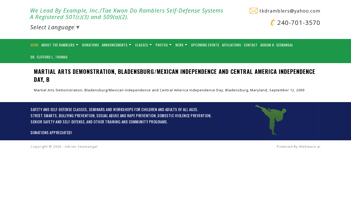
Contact (251, 44)
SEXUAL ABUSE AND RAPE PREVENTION (126, 115)
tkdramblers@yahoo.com (289, 11)
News (180, 44)
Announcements (115, 44)
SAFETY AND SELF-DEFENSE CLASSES (59, 109)
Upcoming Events (205, 44)
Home (35, 44)
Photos (162, 44)
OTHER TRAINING (107, 121)
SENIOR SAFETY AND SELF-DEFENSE (58, 121)
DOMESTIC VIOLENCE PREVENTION (184, 115)
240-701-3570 (297, 22)
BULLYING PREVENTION (77, 115)
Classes (141, 44)
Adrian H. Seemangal (276, 44)
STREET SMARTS (44, 115)
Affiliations (231, 44)
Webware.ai (309, 146)
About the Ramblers (58, 44)
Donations (90, 44)
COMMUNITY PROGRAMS (148, 121)
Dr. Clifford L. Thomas (49, 57)
